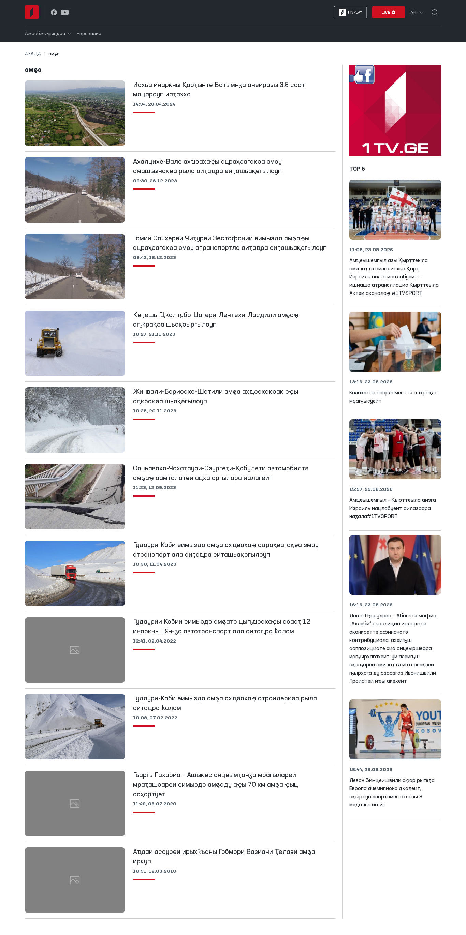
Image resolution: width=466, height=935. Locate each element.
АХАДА (33, 53)
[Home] (32, 12)
